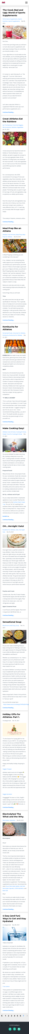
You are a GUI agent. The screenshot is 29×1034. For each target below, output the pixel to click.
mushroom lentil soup (9, 625)
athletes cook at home (9, 234)
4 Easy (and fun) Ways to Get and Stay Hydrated (14, 918)
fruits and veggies (18, 125)
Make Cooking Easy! (13, 428)
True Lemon (6, 986)
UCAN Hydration (19, 888)
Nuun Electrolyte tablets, (13, 886)
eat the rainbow (7, 125)
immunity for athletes (19, 333)
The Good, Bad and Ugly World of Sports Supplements (14, 13)
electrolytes (6, 820)
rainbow (14, 127)
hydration (12, 820)
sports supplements (14, 21)
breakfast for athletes (9, 530)
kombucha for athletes (15, 335)
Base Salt (5, 890)
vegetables (20, 127)
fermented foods (7, 333)
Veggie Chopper (7, 769)
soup (17, 625)
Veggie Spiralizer (7, 794)
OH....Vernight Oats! (13, 526)
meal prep (19, 234)
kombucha (6, 335)
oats (17, 530)
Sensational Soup (12, 622)
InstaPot (5, 516)
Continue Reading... (8, 112)
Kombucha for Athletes (10, 328)
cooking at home (21, 432)
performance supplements (10, 19)
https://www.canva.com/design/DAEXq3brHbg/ (16, 704)
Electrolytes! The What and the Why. (13, 815)
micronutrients (7, 127)
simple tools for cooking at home (12, 434)
